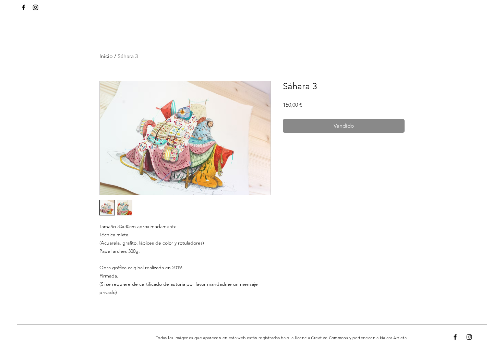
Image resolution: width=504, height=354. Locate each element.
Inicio (106, 56)
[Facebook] (23, 7)
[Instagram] (35, 7)
